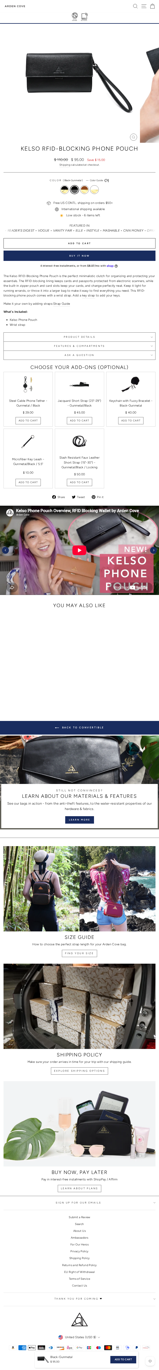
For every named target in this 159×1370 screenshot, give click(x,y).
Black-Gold (64, 190)
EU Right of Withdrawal (79, 1272)
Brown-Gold (84, 190)
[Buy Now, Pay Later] (79, 1124)
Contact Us (79, 1285)
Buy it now (79, 255)
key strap (88, 295)
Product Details (79, 336)
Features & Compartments (79, 346)
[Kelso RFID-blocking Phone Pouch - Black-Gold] (25, 690)
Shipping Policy (79, 1258)
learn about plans (79, 1188)
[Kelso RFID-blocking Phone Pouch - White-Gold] (39, 690)
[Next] (153, 550)
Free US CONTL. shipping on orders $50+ (83, 203)
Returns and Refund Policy (79, 1265)
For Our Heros (79, 1244)
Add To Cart (28, 420)
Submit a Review (79, 1217)
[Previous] (5, 550)
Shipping (64, 164)
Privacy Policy (79, 1251)
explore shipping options (79, 1070)
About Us (79, 1230)
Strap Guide (61, 304)
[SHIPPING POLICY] (79, 1006)
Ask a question (79, 355)
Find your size (79, 953)
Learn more (79, 819)
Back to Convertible (82, 727)
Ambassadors (79, 1237)
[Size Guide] (79, 888)
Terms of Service (79, 1278)
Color (76, 180)
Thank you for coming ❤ (78, 1298)
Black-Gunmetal (74, 190)
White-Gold (94, 190)
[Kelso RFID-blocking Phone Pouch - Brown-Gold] (35, 690)
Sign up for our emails (78, 1202)
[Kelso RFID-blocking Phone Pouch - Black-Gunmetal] (30, 690)
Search (79, 1224)
